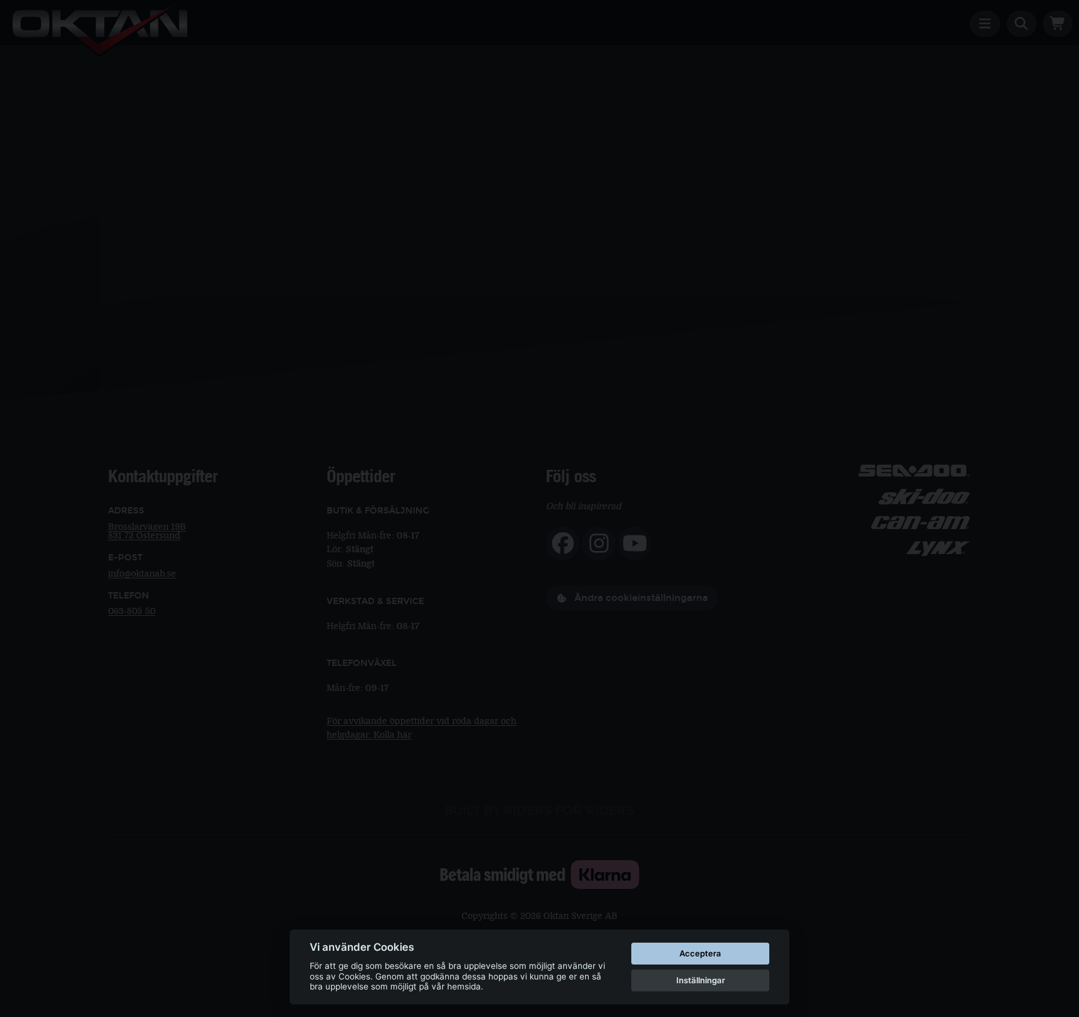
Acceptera (700, 953)
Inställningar (700, 980)
